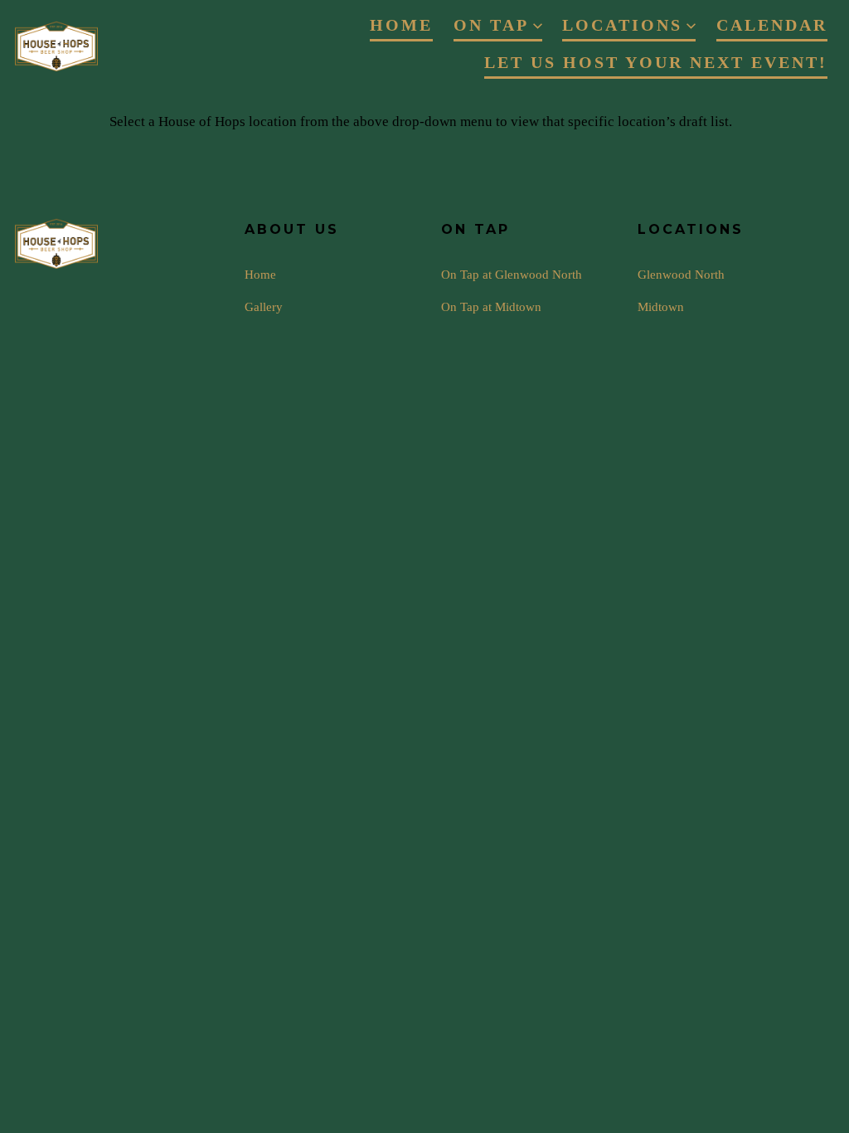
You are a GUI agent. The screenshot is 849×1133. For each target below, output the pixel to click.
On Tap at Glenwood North (511, 274)
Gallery (264, 306)
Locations (622, 25)
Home (401, 25)
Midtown (661, 306)
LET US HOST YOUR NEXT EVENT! (655, 62)
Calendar (771, 25)
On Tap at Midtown (491, 306)
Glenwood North (681, 274)
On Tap (491, 25)
